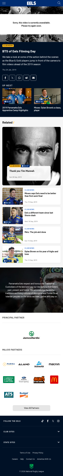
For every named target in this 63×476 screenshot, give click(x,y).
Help (22, 459)
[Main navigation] (4, 3)
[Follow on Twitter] (53, 421)
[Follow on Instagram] (58, 421)
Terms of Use (25, 452)
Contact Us (30, 459)
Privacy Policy (38, 452)
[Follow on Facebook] (48, 421)
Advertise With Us (44, 459)
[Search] (59, 3)
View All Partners (31, 408)
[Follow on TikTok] (42, 421)
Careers (15, 459)
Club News (8, 46)
